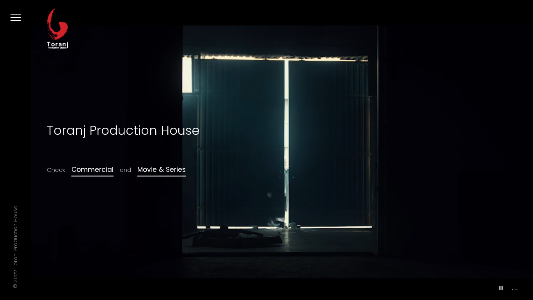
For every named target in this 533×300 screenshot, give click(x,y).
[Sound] (514, 287)
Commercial (92, 169)
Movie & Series (161, 169)
